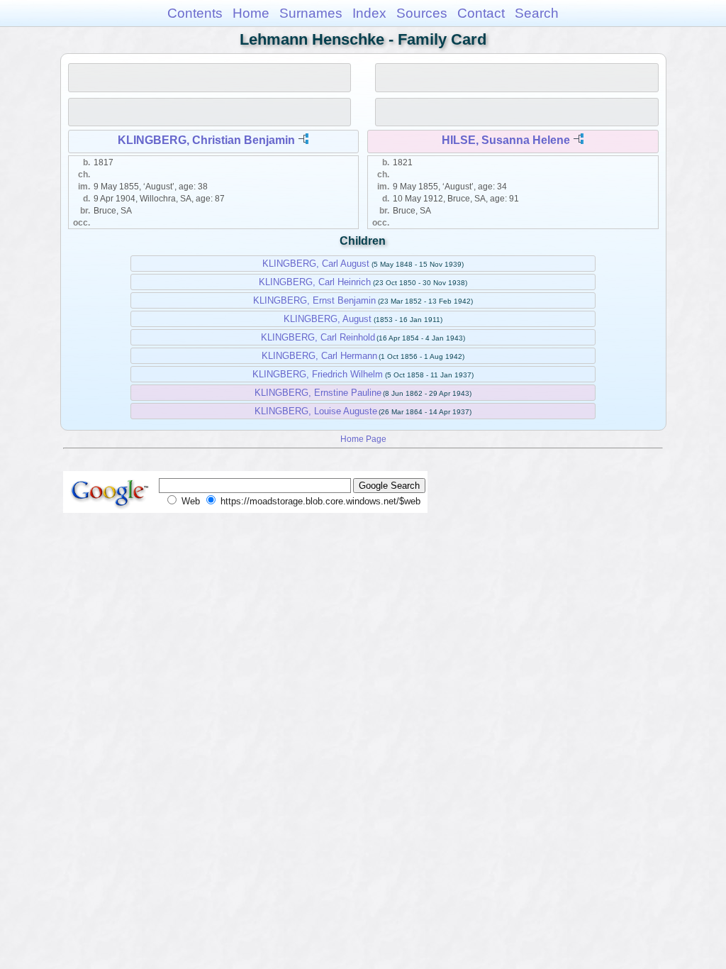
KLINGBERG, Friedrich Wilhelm (317, 374)
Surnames (310, 13)
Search (537, 13)
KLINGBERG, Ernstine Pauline (318, 392)
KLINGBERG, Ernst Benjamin (314, 300)
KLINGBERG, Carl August (315, 263)
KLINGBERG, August (328, 319)
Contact (481, 13)
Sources (421, 13)
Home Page (363, 438)
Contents (195, 13)
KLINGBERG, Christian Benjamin (206, 140)
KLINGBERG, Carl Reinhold (318, 337)
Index (369, 13)
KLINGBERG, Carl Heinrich (315, 282)
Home (251, 13)
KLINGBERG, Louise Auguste (316, 411)
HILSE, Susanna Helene (506, 140)
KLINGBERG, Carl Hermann (319, 355)
